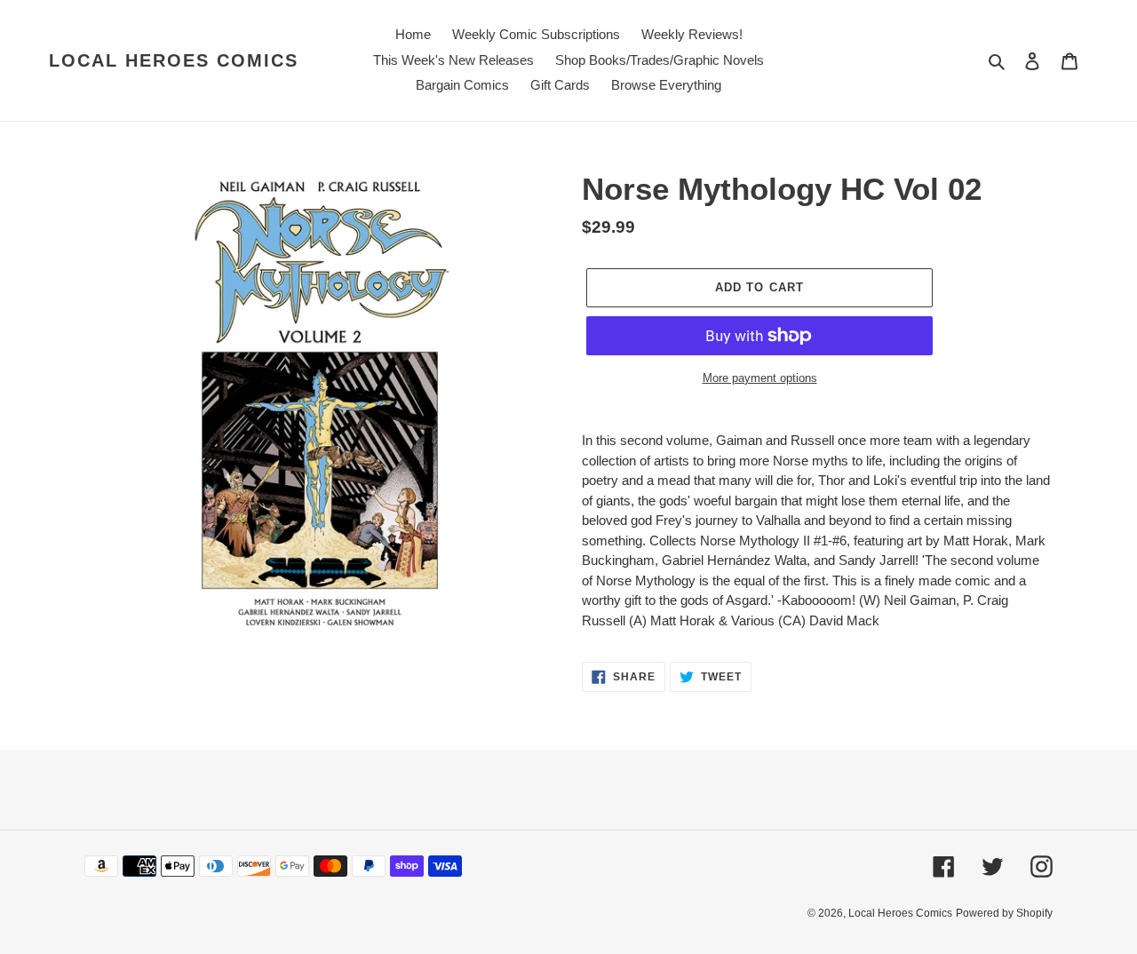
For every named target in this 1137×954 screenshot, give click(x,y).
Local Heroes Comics (173, 60)
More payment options (760, 378)
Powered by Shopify (1004, 913)
